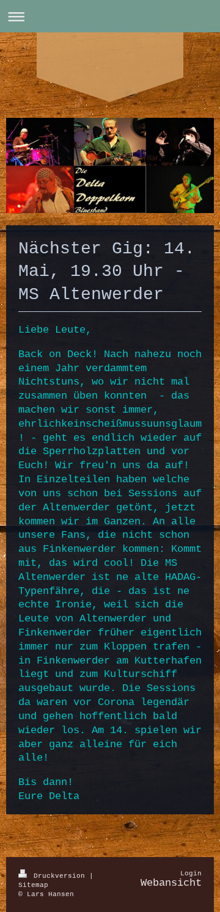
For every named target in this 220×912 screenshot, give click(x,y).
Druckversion (59, 876)
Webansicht (171, 883)
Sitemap (33, 885)
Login (191, 873)
